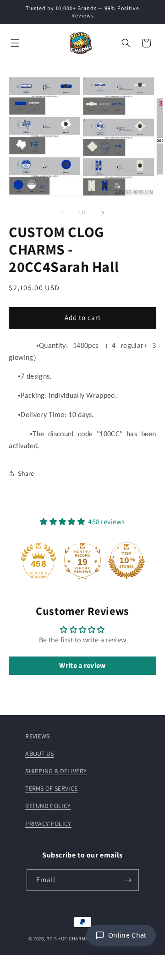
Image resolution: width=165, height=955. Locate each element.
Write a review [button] (82, 665)
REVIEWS (37, 736)
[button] (15, 43)
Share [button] (26, 473)
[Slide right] (103, 213)
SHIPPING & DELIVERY (56, 771)
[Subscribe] (128, 880)
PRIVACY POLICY (48, 823)
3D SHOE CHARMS (67, 938)
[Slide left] (62, 213)
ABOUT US (39, 753)
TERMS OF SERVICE (51, 788)
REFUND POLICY (48, 806)
